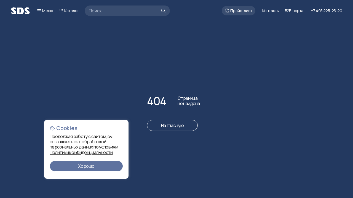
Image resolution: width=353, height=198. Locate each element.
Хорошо (86, 166)
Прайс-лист (241, 10)
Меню (47, 10)
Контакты (270, 10)
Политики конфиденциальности (81, 152)
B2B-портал (295, 11)
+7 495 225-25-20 (326, 10)
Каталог (71, 10)
